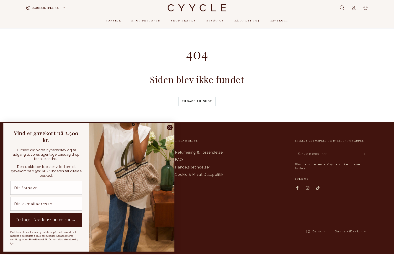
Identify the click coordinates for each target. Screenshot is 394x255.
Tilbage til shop (197, 101)
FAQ (179, 160)
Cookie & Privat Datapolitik (199, 174)
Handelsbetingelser (192, 167)
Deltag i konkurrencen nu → (46, 219)
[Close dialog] (170, 127)
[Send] (365, 154)
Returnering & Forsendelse (199, 152)
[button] (342, 8)
